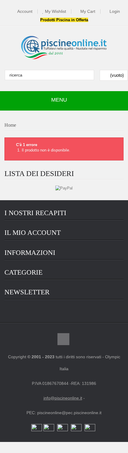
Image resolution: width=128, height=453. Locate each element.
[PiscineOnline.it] (64, 48)
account (24, 11)
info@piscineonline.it (62, 398)
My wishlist (55, 11)
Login (115, 11)
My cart (87, 11)
